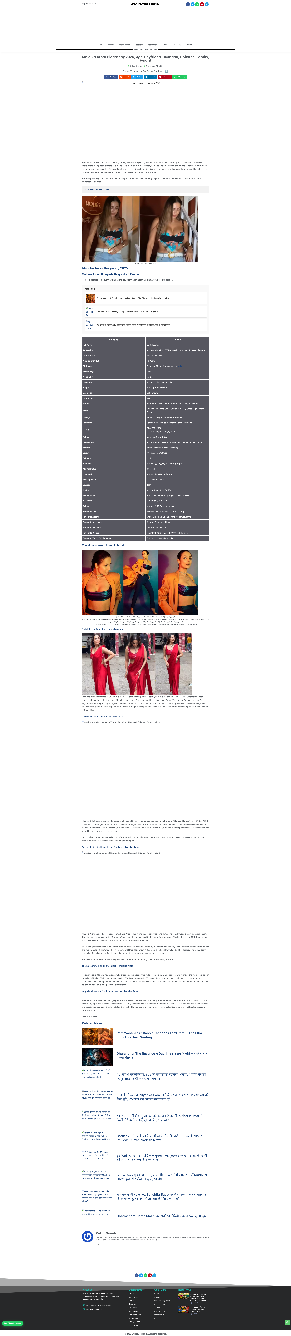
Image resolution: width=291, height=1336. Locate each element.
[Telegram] (207, 4)
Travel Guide (134, 1318)
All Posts (101, 1244)
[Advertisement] (145, 26)
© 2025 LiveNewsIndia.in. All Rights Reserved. (145, 1334)
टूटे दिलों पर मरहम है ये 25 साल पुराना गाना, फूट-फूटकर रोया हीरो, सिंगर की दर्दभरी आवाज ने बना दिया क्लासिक (162, 1158)
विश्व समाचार (152, 45)
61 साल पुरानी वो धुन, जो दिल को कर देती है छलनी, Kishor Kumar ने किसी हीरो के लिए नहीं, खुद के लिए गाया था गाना (159, 1118)
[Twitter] (193, 4)
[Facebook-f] (188, 4)
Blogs (156, 1318)
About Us (157, 1308)
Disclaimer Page (160, 1311)
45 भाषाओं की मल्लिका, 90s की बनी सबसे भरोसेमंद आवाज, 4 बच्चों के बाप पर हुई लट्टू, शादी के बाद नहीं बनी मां (133, 325)
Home (99, 45)
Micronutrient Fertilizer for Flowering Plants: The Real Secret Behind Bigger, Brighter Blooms (198, 1297)
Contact (190, 45)
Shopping (177, 45)
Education (133, 1308)
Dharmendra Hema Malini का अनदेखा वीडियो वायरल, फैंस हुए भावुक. (162, 1216)
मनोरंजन (110, 45)
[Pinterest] (202, 4)
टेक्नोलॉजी (139, 45)
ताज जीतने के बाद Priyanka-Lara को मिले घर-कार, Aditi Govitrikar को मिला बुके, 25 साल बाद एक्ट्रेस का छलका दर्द (162, 1097)
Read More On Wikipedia (97, 190)
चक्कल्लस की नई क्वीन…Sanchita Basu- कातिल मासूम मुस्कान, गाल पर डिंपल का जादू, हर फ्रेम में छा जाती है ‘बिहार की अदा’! (161, 1197)
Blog (165, 45)
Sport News (133, 1325)
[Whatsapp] (197, 4)
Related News (92, 1023)
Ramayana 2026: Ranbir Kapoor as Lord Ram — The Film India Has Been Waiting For (133, 298)
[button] (111, 77)
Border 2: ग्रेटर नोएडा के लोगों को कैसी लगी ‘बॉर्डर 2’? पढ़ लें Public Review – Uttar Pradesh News (159, 1138)
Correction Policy (135, 1315)
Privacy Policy (159, 1315)
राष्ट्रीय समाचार (124, 45)
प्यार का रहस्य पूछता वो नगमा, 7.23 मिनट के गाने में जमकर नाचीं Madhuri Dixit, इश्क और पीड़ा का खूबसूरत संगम (162, 1177)
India (180, 366)
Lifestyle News (134, 1322)
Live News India (144, 4)
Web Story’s (133, 1311)
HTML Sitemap (159, 1304)
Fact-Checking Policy (162, 1301)
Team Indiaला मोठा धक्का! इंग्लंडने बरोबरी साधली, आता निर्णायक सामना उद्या (198, 1309)
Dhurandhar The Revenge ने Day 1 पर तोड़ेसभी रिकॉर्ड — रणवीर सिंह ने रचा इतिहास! (128, 311)
